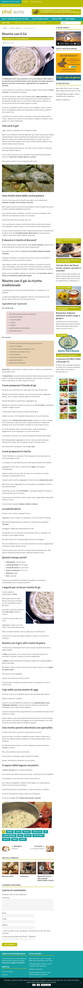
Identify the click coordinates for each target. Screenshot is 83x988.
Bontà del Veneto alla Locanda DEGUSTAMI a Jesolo (46, 878)
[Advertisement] (68, 170)
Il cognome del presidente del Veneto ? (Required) (18, 936)
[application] (68, 39)
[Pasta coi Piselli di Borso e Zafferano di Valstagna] (73, 395)
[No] (80, 983)
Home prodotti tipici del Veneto (11, 1)
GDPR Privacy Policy (37, 1)
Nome (4, 913)
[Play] (59, 44)
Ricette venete (70, 19)
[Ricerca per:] (71, 23)
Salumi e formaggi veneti (40, 19)
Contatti (25, 1)
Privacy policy (46, 985)
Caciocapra (24, 876)
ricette (28, 835)
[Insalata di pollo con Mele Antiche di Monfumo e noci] (64, 402)
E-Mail (4, 919)
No (38, 985)
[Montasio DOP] (10, 868)
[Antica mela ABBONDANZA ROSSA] (73, 416)
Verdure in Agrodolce (63, 100)
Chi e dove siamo (7, 971)
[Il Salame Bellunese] (73, 402)
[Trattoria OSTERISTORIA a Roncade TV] (68, 343)
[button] (68, 39)
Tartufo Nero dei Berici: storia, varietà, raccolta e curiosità (68, 265)
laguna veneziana (9, 835)
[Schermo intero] (78, 44)
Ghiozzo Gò (37, 831)
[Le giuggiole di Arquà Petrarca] (64, 389)
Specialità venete (57, 19)
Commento (6, 898)
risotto (6, 839)
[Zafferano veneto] (73, 389)
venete (15, 839)
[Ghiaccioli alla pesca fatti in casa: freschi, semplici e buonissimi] (64, 395)
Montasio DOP (7, 876)
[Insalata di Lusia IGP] (64, 382)
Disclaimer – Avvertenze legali (11, 5)
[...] (78, 281)
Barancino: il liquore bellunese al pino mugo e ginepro (68, 313)
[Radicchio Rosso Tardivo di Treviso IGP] (64, 409)
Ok (34, 985)
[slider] (67, 43)
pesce (20, 835)
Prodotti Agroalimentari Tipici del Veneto (15, 19)
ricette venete (38, 835)
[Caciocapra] (28, 868)
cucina (18, 831)
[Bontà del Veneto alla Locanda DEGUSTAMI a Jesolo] (46, 868)
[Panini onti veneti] (73, 382)
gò (46, 831)
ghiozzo (26, 831)
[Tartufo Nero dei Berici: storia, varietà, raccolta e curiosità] (68, 247)
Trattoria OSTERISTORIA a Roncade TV (68, 358)
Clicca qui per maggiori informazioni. (13, 962)
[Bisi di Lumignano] (73, 409)
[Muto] (75, 44)
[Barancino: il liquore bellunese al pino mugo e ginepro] (68, 295)
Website (4, 925)
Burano (9, 831)
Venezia (22, 839)
